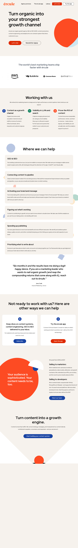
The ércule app (38, 4)
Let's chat (57, 4)
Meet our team (57, 398)
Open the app (58, 341)
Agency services (26, 4)
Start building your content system (38, 436)
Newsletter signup (32, 43)
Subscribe (20, 341)
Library (48, 4)
